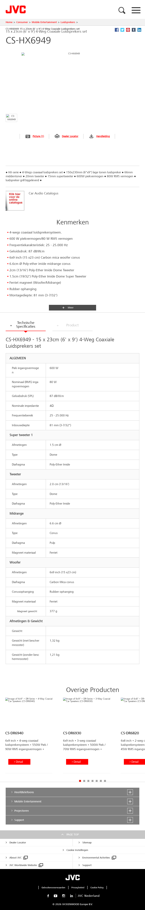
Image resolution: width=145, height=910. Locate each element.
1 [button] (80, 781)
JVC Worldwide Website (23, 865)
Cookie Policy (97, 887)
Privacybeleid (77, 887)
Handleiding (103, 136)
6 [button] (101, 781)
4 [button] (92, 781)
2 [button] (84, 781)
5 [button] (97, 781)
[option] (29, 737)
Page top (72, 834)
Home (9, 22)
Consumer (22, 22)
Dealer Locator (70, 136)
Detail (19, 762)
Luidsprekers (68, 22)
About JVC (15, 857)
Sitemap (87, 842)
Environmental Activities (96, 857)
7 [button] (105, 781)
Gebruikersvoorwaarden (53, 887)
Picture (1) (38, 136)
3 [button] (88, 781)
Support (87, 865)
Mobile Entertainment (44, 22)
